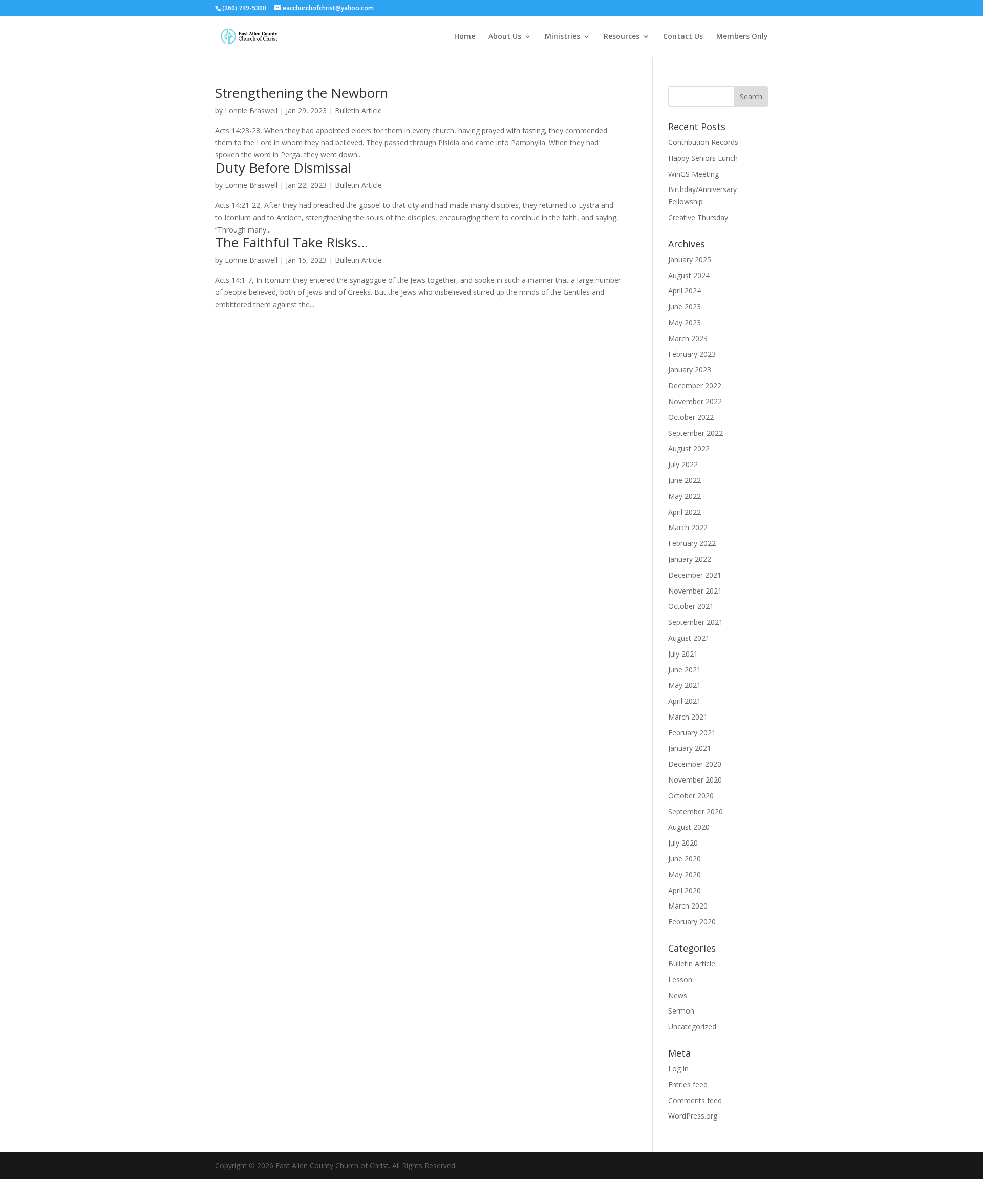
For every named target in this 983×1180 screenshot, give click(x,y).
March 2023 (688, 338)
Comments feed (695, 1100)
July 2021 (683, 654)
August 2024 (689, 275)
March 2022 (688, 527)
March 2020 (688, 906)
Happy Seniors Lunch (703, 158)
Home (464, 37)
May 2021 (684, 685)
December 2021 (694, 575)
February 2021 (692, 733)
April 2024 (684, 291)
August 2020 (689, 827)
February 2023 (692, 354)
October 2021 (691, 606)
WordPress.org (692, 1116)
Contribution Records (703, 142)
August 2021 (689, 638)
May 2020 (684, 874)
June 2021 (684, 670)
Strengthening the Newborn (301, 92)
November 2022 (695, 401)
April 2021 (684, 701)
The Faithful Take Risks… (291, 242)
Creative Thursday (698, 217)
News (677, 995)
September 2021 (695, 622)
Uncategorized (692, 1026)
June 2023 (684, 306)
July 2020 (683, 843)
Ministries (562, 37)
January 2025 (689, 259)
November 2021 (695, 591)
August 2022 (689, 448)
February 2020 (692, 921)
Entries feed (688, 1084)
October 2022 (691, 417)
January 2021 (689, 748)
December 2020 (694, 764)
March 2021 (688, 717)
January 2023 (689, 369)
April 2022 (684, 512)
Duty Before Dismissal (283, 167)
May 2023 (684, 322)
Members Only (742, 37)
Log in (678, 1068)
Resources (621, 37)
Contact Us (683, 37)
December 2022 (694, 385)
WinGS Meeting (693, 174)
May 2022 (684, 496)
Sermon (681, 1011)
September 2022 (695, 433)
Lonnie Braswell (251, 110)
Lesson (680, 979)
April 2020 (684, 890)
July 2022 (683, 464)
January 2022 (689, 559)
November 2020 (695, 780)
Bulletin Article (358, 110)
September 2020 (695, 811)
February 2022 (692, 543)
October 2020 (691, 795)
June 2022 (684, 480)
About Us (504, 37)
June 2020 (684, 858)
